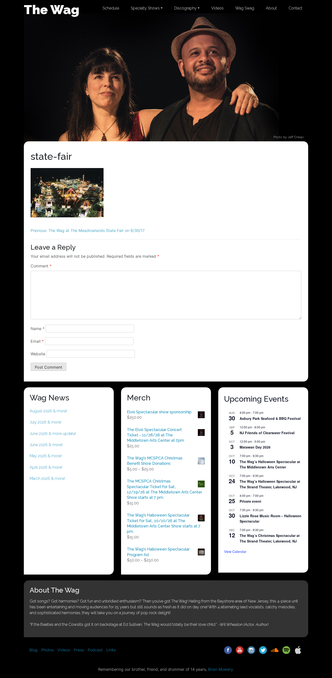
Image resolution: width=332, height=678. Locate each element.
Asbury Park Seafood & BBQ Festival (270, 418)
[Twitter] (263, 649)
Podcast (95, 649)
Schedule (111, 8)
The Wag (51, 9)
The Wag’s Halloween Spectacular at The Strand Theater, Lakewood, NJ (270, 484)
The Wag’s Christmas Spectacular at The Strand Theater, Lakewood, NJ (270, 538)
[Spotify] (286, 649)
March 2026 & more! (47, 478)
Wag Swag (244, 8)
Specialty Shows (145, 8)
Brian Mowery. (221, 669)
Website (38, 353)
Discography (185, 8)
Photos (47, 649)
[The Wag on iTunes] (298, 649)
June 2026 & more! (46, 444)
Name (37, 328)
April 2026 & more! (46, 467)
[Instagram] (251, 649)
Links (111, 649)
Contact (295, 8)
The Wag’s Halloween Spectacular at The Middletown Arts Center (270, 464)
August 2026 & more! (48, 411)
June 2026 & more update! (53, 433)
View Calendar (235, 551)
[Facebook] (228, 649)
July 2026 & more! (45, 422)
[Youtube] (240, 649)
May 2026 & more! (45, 456)
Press (79, 649)
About (271, 8)
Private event (250, 501)
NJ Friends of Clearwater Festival (267, 432)
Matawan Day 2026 (255, 447)
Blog (33, 649)
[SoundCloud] (275, 649)
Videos (217, 8)
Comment (41, 265)
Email (37, 341)
